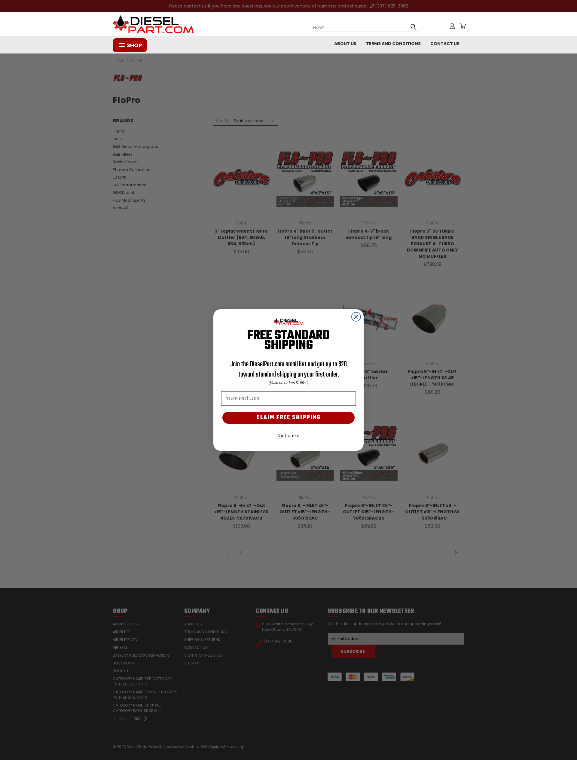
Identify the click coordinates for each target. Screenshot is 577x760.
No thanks (289, 436)
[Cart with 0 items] (463, 26)
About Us (345, 44)
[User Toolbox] (452, 26)
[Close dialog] (356, 316)
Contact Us (444, 44)
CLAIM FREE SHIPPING (288, 417)
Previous (561, 741)
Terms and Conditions (393, 44)
